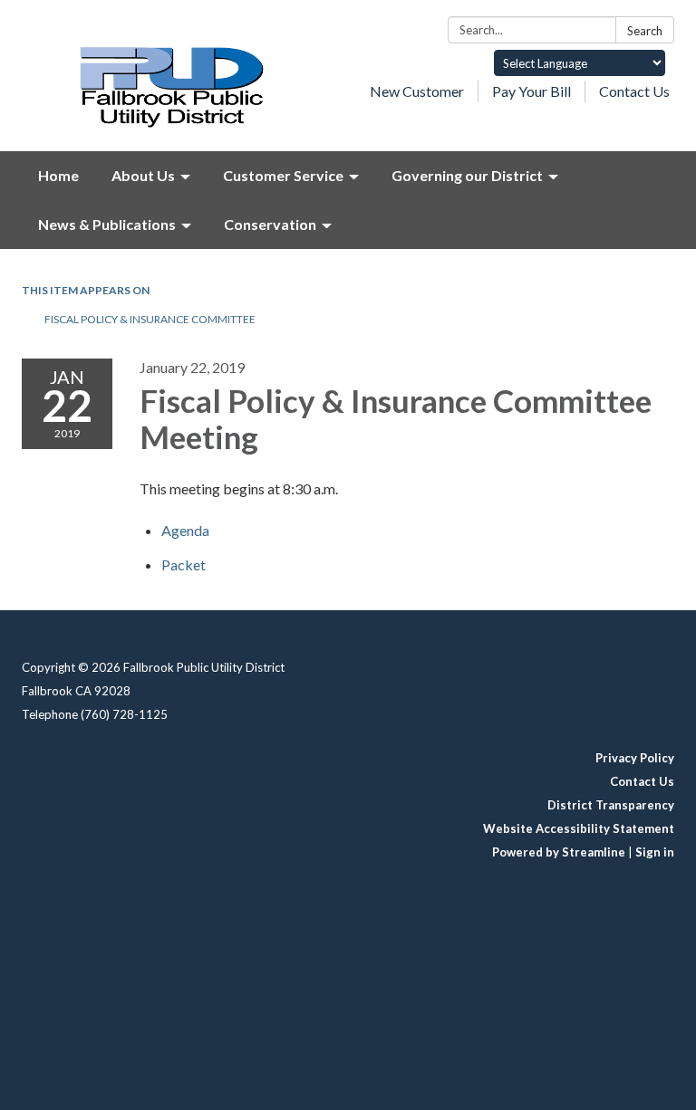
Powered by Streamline (558, 852)
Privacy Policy (634, 758)
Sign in (654, 852)
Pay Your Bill (531, 91)
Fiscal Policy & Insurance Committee (150, 319)
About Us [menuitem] (143, 175)
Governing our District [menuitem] (467, 175)
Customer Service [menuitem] (283, 175)
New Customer (417, 91)
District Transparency (610, 805)
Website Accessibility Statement (578, 828)
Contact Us (634, 91)
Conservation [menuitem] (270, 224)
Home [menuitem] (58, 175)
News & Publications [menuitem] (107, 224)
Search (644, 31)
